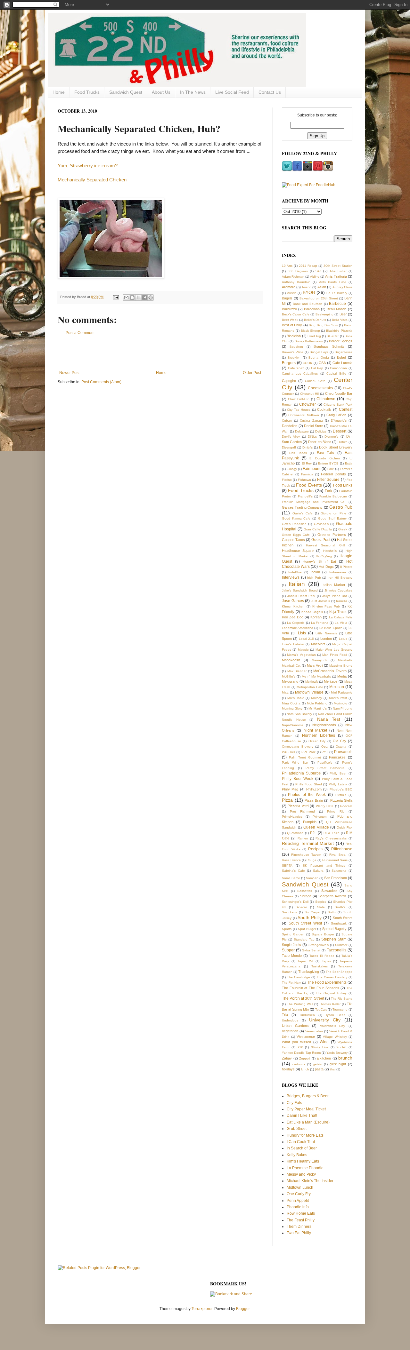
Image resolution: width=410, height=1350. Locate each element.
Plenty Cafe (324, 806)
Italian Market (334, 585)
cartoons (298, 1064)
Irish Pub (314, 577)
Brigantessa (343, 352)
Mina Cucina (291, 703)
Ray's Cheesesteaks (331, 838)
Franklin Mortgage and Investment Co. (314, 502)
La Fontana (320, 622)
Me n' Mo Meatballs (316, 676)
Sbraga (305, 896)
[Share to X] (138, 297)
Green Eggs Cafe (296, 534)
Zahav (287, 1058)
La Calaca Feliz (341, 617)
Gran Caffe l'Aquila (318, 529)
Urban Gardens (295, 1026)
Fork (328, 491)
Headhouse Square (298, 550)
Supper (288, 950)
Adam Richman (293, 276)
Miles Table (295, 698)
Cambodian (338, 368)
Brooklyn (294, 357)
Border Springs (340, 341)
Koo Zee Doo (292, 617)
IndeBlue (295, 572)
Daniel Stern (313, 426)
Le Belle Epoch (330, 628)
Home (59, 92)
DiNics (312, 436)
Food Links (343, 485)
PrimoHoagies (292, 816)
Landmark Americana (297, 628)
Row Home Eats (301, 1213)
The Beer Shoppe (339, 971)
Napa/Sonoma (292, 725)
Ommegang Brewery (297, 746)
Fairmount (311, 468)
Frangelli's (305, 496)
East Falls (325, 453)
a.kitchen (324, 1058)
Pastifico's (324, 762)
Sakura (318, 870)
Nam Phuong (342, 708)
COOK (307, 363)
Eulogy (292, 469)
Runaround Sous (335, 860)
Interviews (290, 577)
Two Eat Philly (299, 1233)
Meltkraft (311, 681)
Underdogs (290, 1020)
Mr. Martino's (317, 708)
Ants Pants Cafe (332, 282)
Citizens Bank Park (338, 404)
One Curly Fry (299, 1194)
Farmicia (307, 474)
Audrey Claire (342, 287)
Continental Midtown (303, 415)
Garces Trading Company (302, 507)
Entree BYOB (328, 463)
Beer (343, 314)
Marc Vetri (315, 665)
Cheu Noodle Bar (338, 393)
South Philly (310, 917)
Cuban (287, 420)
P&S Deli (288, 752)
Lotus (343, 638)
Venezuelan (314, 1031)
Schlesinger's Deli (295, 901)
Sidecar (301, 907)
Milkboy (316, 698)
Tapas (326, 961)
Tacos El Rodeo (321, 955)
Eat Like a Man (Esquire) (308, 1122)
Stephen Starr (333, 939)
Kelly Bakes (297, 1155)
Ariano (306, 287)
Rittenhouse (341, 849)
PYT (325, 752)
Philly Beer (338, 773)
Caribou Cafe (315, 381)
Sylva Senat (311, 950)
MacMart (318, 644)
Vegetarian (290, 1031)
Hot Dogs (326, 566)
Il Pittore (346, 566)
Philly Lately (338, 784)
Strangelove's (318, 945)
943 (318, 271)
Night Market (315, 730)
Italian (297, 584)
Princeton (320, 816)
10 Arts (287, 265)
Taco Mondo (292, 955)
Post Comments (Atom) (101, 382)
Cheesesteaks (320, 388)
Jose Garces (293, 601)
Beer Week (290, 320)
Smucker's (289, 912)
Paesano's (343, 752)
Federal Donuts (333, 474)
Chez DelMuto (298, 399)
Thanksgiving (308, 971)
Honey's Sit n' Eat (319, 561)
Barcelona (312, 309)
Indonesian (337, 572)
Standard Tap (304, 939)
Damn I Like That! (302, 1115)
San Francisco (335, 878)
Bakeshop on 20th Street (318, 298)
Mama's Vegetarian (301, 654)
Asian (321, 287)
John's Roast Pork (301, 596)
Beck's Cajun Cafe (295, 314)
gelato (317, 1064)
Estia (348, 463)
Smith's (340, 907)
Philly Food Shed (308, 784)
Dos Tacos (298, 453)
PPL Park (308, 752)
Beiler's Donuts (315, 320)
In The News (193, 92)
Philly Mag (290, 789)
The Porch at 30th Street (303, 998)
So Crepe (312, 912)
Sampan (312, 878)
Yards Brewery (337, 1052)
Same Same (291, 878)
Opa (324, 746)
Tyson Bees (335, 1015)
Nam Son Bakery (299, 714)
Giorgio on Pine (333, 513)
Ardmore (288, 287)
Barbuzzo (289, 309)
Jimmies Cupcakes (338, 590)
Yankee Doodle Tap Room (301, 1052)
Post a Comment (80, 332)
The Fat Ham (291, 982)
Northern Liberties (318, 735)
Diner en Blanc (319, 442)
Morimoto (340, 703)
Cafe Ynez (296, 368)
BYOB (309, 292)
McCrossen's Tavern (330, 671)
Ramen (303, 838)
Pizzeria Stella (341, 800)
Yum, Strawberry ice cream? (88, 165)
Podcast (346, 806)
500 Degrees (298, 271)
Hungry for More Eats (305, 1135)
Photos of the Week (307, 794)
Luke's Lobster (293, 644)
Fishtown (304, 479)
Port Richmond (302, 811)
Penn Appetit (298, 1200)
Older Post (252, 372)
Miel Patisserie (341, 692)
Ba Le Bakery (336, 293)
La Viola (341, 622)
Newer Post (69, 372)
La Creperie (296, 622)
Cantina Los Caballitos (300, 373)
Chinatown (325, 399)
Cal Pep (317, 368)
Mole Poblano (317, 703)
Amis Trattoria (336, 276)
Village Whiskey (335, 1036)
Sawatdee (329, 891)
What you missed (296, 1042)
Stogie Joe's (291, 945)
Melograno (290, 681)
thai (332, 1069)
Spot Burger (307, 929)
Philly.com (314, 789)
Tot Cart (321, 1009)
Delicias (320, 431)
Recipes (315, 849)
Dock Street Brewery (335, 447)
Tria (285, 1015)
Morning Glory (292, 708)
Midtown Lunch (300, 1187)
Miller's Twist (338, 698)
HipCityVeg (324, 556)
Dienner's (331, 436)
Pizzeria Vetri (298, 806)
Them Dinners (299, 1226)
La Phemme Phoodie (305, 1168)
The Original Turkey (331, 993)
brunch (345, 1057)
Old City (339, 741)
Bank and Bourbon (307, 304)
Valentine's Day (332, 1026)
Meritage (330, 681)
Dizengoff (289, 447)
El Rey (307, 463)
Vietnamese (306, 1036)
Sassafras (304, 891)
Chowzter (307, 404)
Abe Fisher (338, 271)
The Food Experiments (327, 982)
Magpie (303, 649)
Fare (330, 469)
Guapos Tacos (293, 540)
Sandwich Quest (125, 92)
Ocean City (316, 741)
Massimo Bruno (340, 665)
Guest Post (320, 539)
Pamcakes (337, 757)
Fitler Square (328, 479)
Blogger (243, 1308)
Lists (302, 633)
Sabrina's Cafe (293, 870)
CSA (322, 363)
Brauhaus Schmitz (329, 346)
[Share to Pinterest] (150, 297)
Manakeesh (291, 660)
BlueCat (333, 336)
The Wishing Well (300, 1004)
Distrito (343, 442)
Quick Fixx (344, 827)
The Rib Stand (341, 998)
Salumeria (339, 870)
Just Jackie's (320, 601)
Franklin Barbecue (333, 496)
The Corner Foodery (332, 977)
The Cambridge (298, 977)
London (326, 638)
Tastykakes (319, 966)
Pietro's (340, 795)
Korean (316, 617)
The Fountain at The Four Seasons (310, 988)
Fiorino (287, 479)
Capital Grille (336, 373)
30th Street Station (338, 265)
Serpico (320, 901)
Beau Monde (337, 309)
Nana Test (328, 719)
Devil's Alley (291, 436)
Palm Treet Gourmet (305, 757)
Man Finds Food (334, 654)
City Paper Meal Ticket (306, 1109)
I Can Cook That (301, 1142)
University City (324, 1019)
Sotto (332, 912)
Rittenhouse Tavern (306, 854)
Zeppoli (304, 1058)
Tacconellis (336, 950)
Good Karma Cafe (296, 518)
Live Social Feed (232, 92)
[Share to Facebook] (144, 297)
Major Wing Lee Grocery (334, 649)
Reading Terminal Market (308, 843)
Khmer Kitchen (293, 606)
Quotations (295, 833)
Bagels (287, 298)
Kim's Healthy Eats (303, 1161)
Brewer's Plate (292, 352)
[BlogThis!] (132, 297)
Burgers (289, 363)
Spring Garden (293, 934)
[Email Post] (115, 297)
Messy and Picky (301, 1174)
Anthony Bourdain (296, 282)
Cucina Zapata (311, 420)
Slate (321, 907)
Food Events (309, 485)
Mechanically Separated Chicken (92, 179)
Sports (286, 929)
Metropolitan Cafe (310, 687)
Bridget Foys (319, 352)
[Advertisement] (160, 352)
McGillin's (288, 676)
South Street (342, 918)
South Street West (305, 923)
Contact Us (269, 92)
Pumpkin (309, 822)
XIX (300, 1047)
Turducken (307, 1015)
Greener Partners (331, 534)
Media (342, 676)
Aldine (314, 276)
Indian (315, 572)
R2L (313, 833)
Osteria (341, 746)
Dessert (339, 431)
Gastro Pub (340, 507)
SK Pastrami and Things (324, 865)
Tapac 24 (305, 961)
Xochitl (341, 1047)
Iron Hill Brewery (340, 577)
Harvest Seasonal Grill (325, 545)
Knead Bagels (312, 612)
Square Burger (323, 934)
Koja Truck (338, 612)
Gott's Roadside (294, 524)
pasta (319, 1069)
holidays (288, 1069)
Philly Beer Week (297, 778)
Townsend (340, 1009)
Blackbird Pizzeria (339, 330)
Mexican (336, 687)
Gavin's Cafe (302, 513)
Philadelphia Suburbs (301, 773)
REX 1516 (331, 833)
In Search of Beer (302, 1148)
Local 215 (306, 638)
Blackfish (294, 336)
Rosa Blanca (291, 860)
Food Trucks (87, 92)
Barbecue (337, 303)
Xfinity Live (319, 1047)
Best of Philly (292, 325)
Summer (341, 945)
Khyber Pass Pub (326, 606)
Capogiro (289, 381)
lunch (305, 1069)
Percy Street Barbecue (325, 768)
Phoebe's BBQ (341, 789)
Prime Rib (335, 811)
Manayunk (319, 660)
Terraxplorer (202, 1308)
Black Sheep (310, 330)
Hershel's (330, 550)
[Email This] (126, 297)
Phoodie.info (298, 1207)
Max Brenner (297, 671)
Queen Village (316, 827)
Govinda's (321, 524)
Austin (291, 293)
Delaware (302, 431)
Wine (324, 1042)
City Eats (294, 1102)
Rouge (311, 860)
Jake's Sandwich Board (300, 590)
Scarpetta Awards (332, 896)
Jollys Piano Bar (334, 596)
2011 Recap (308, 265)
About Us (161, 92)
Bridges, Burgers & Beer (308, 1096)
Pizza (287, 800)
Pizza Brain (314, 800)
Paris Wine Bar (295, 762)
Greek (342, 529)
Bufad (341, 357)
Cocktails (324, 409)
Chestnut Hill (309, 393)
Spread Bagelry (334, 929)
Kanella (341, 601)
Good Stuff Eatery (332, 518)
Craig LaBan (336, 415)
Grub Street (297, 1128)
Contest (345, 409)
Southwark (339, 923)
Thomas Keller (329, 1004)
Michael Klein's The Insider (310, 1181)
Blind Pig (314, 336)
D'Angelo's (339, 420)
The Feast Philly (301, 1220)
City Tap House (298, 409)
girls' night (338, 1064)
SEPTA (287, 865)
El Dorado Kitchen (324, 458)
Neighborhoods (324, 725)
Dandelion (289, 426)
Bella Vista (340, 320)
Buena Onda (318, 357)
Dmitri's (307, 447)
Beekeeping (324, 314)
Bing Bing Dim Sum (323, 325)
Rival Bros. (337, 854)
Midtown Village (309, 692)
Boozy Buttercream (309, 341)
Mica (285, 692)
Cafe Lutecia (342, 363)
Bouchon (296, 346)
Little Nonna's (326, 633)
